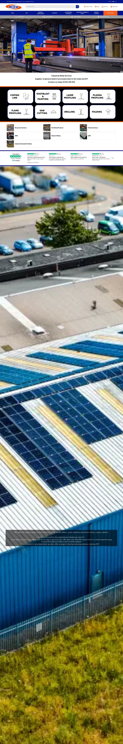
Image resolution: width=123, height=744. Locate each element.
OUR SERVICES (110, 13)
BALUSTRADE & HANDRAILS (68, 13)
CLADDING (54, 13)
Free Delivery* (49, 16)
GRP (27, 13)
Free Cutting (77, 16)
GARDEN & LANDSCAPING (40, 13)
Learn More (20, 97)
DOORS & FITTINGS (96, 13)
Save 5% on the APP (104, 16)
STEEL (12, 13)
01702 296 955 (21, 16)
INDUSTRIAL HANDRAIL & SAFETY (82, 13)
